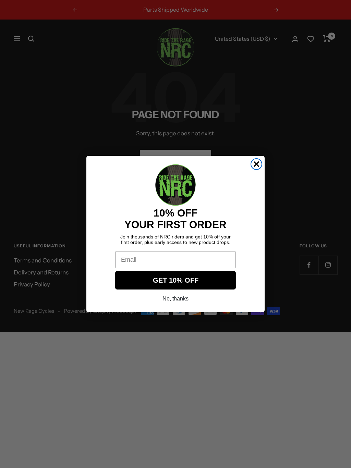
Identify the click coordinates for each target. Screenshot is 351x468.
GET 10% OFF (175, 280)
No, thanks (175, 298)
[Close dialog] (256, 164)
